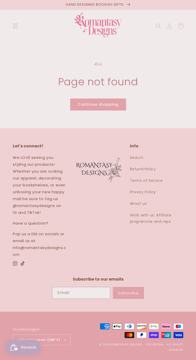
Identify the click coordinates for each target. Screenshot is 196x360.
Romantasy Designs (127, 345)
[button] (15, 26)
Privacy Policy (143, 192)
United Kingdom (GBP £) (39, 339)
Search (136, 157)
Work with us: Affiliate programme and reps (151, 218)
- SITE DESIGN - (155, 345)
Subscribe (128, 293)
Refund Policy (143, 169)
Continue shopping (98, 104)
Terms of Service (146, 180)
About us (138, 203)
